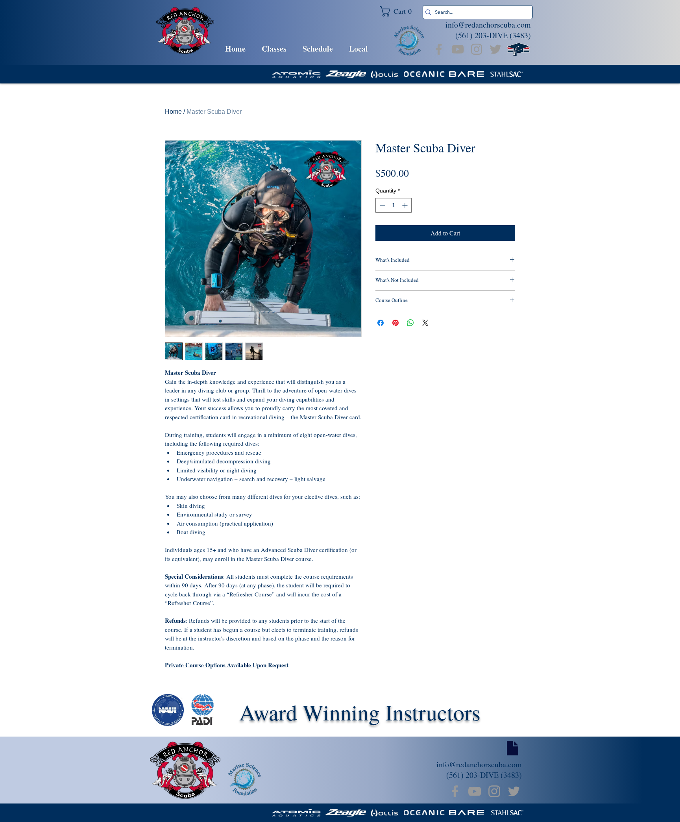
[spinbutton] (393, 205)
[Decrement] (381, 205)
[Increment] (405, 205)
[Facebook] (438, 49)
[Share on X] (425, 323)
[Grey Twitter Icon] (495, 49)
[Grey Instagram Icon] (476, 49)
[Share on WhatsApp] (410, 323)
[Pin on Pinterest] (395, 323)
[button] (399, 11)
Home (173, 111)
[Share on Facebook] (380, 323)
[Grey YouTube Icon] (457, 49)
